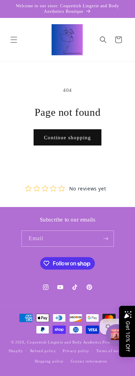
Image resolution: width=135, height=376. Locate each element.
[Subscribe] (106, 239)
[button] (13, 39)
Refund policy (43, 351)
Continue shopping (67, 137)
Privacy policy (76, 351)
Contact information (89, 361)
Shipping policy (49, 361)
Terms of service (111, 351)
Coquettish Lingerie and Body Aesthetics (64, 342)
